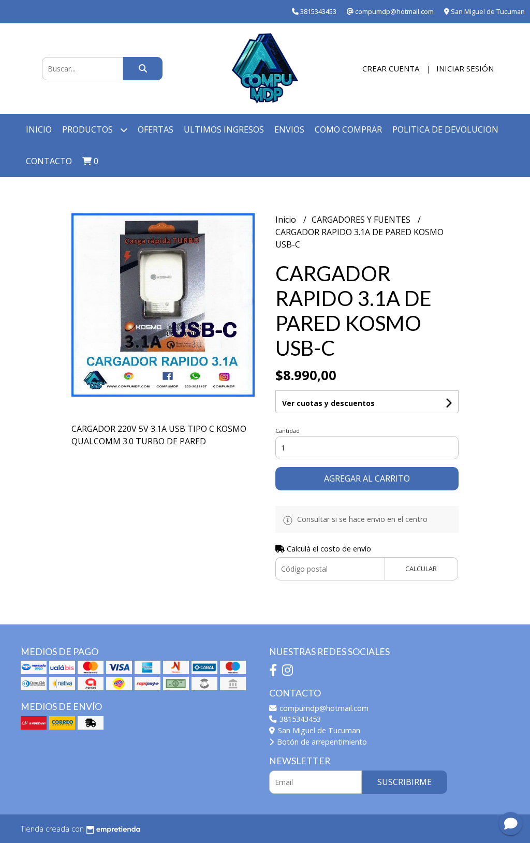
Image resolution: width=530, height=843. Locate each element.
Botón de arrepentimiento (321, 742)
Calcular (421, 568)
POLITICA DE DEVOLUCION (445, 129)
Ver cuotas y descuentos (328, 403)
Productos (88, 129)
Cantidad (287, 430)
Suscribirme (404, 782)
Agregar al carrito (367, 478)
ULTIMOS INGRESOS (224, 129)
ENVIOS (289, 129)
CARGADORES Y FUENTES (362, 219)
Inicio (39, 129)
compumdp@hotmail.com (323, 708)
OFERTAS (155, 129)
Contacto (49, 161)
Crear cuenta (390, 68)
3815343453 (299, 719)
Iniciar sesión (465, 68)
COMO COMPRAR (348, 129)
